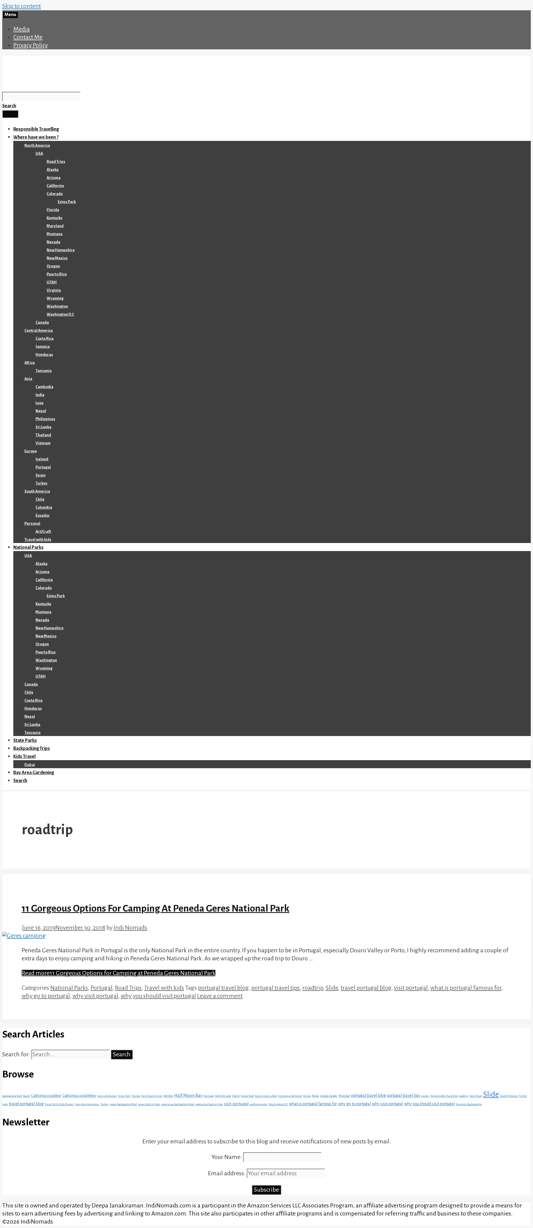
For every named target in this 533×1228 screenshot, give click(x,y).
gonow (168, 1095)
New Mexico (57, 258)
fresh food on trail (151, 1095)
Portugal (43, 467)
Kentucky (54, 218)
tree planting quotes (87, 1104)
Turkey (41, 483)
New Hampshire (61, 250)
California (55, 186)
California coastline (46, 1095)
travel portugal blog (366, 988)
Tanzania (44, 371)
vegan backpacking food (123, 1104)
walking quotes (259, 1104)
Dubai (29, 765)
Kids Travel (24, 756)
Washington (57, 306)
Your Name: (227, 1157)
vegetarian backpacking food (177, 1104)
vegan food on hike (149, 1104)
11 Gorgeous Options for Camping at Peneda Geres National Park (155, 908)
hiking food (247, 1095)
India (40, 395)
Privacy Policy (30, 45)
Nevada (53, 242)
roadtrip (312, 988)
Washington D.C (60, 314)
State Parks (25, 740)
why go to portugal (46, 996)
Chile (40, 499)
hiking (236, 1095)
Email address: (227, 1173)
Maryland (55, 226)
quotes (425, 1095)
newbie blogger (329, 1095)
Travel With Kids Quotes (59, 1104)
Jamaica (43, 346)
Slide (332, 988)
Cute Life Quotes (107, 1095)
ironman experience (290, 1095)
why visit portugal (95, 996)
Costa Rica (45, 338)
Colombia (44, 507)
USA (39, 153)
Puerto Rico (57, 274)
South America (37, 491)
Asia (28, 379)
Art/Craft (43, 531)
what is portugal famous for (465, 988)
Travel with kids (37, 539)
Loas (40, 403)
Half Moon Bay (188, 1095)
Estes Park (67, 202)
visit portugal (411, 988)
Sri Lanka (43, 427)
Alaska (53, 170)
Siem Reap (475, 1095)
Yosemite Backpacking (469, 1104)
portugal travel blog (223, 988)
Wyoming (55, 298)
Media (21, 29)
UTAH (52, 282)
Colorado (55, 194)
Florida (53, 210)
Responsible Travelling (36, 129)
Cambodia (44, 387)
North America (37, 145)
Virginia (54, 290)
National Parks (28, 547)
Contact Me (27, 37)
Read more (118, 973)
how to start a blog (266, 1095)
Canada (42, 322)
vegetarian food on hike (209, 1104)
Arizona (54, 178)
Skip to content (21, 6)
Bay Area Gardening (33, 772)
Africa (29, 363)
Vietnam (43, 443)
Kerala (307, 1095)
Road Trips (56, 161)
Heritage (208, 1095)
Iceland (42, 459)
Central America (38, 330)
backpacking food (12, 1095)
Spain (41, 475)
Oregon (53, 266)
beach (26, 1095)
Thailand (43, 435)
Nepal (41, 411)
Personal (32, 523)
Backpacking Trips (31, 748)
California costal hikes (79, 1095)
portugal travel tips (275, 988)
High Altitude (223, 1095)
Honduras (44, 354)
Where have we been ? (36, 137)
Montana (54, 234)
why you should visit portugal (158, 996)
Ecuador (43, 515)
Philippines (45, 419)
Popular (344, 1096)
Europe (30, 451)
